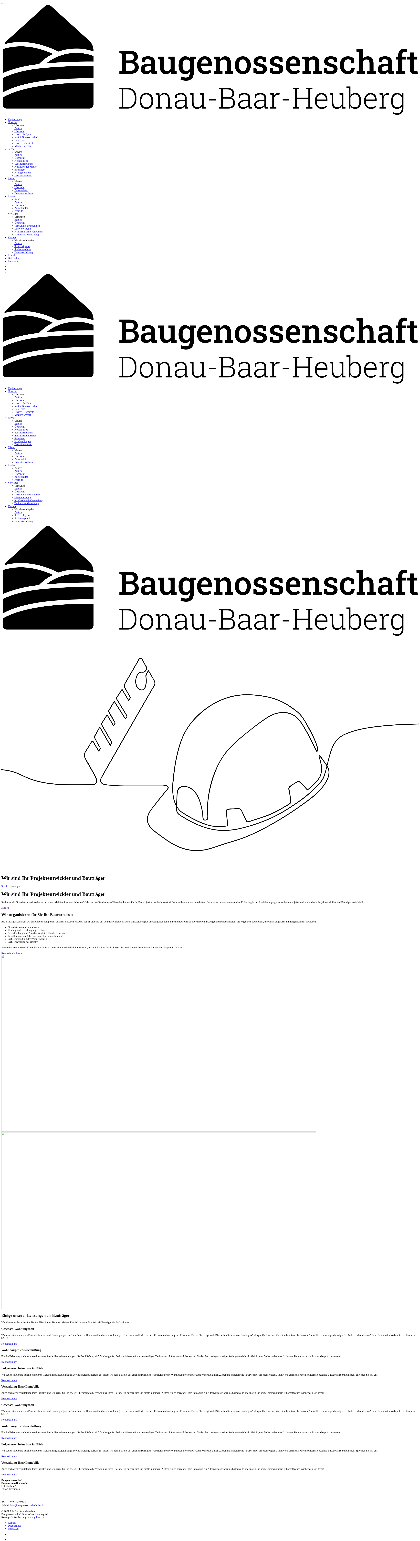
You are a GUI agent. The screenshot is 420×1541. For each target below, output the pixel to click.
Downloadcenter (23, 175)
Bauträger (19, 169)
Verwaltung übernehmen (27, 225)
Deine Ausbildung (23, 252)
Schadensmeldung (23, 163)
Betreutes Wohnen (23, 193)
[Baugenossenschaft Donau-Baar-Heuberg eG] (210, 113)
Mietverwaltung (22, 228)
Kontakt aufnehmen (11, 953)
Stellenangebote (22, 249)
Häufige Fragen (22, 172)
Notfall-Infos (21, 160)
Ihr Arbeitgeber (22, 246)
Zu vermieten (21, 190)
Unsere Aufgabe (22, 134)
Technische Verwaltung (26, 234)
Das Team (19, 140)
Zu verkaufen (21, 208)
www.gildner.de (36, 1517)
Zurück (18, 128)
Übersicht (19, 131)
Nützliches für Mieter (25, 166)
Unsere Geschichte (24, 143)
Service (5, 886)
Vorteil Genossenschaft (26, 137)
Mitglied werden (23, 146)
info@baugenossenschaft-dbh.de (27, 1505)
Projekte (18, 211)
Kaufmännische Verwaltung (28, 231)
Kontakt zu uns (9, 1343)
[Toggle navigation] (2, 3)
